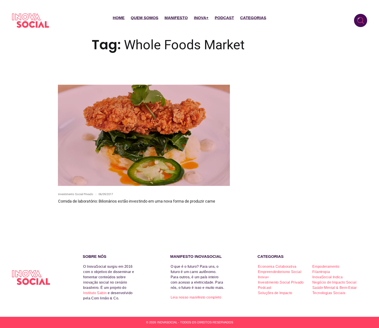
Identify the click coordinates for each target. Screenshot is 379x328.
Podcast (224, 18)
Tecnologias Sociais (328, 293)
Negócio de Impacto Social (334, 282)
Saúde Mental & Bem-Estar (334, 288)
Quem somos (144, 18)
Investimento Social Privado (75, 194)
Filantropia (321, 272)
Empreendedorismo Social (279, 272)
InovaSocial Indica (327, 277)
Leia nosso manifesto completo (196, 297)
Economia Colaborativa (277, 266)
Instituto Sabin (95, 293)
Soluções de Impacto (275, 293)
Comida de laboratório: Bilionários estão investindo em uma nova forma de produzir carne (136, 201)
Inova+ (201, 18)
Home (119, 18)
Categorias (253, 18)
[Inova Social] (30, 20)
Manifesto (176, 18)
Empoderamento (325, 266)
